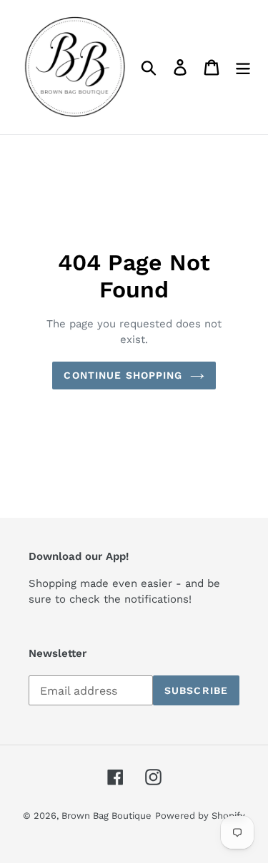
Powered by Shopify (200, 815)
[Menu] (243, 67)
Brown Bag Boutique (106, 815)
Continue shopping (123, 375)
